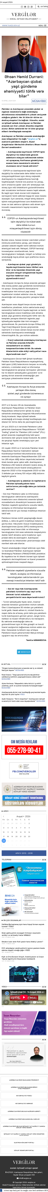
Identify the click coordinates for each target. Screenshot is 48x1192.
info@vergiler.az (25, 1178)
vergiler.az (31, 1182)
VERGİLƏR (24, 14)
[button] (42, 25)
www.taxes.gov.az (11, 25)
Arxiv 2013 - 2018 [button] (24, 853)
